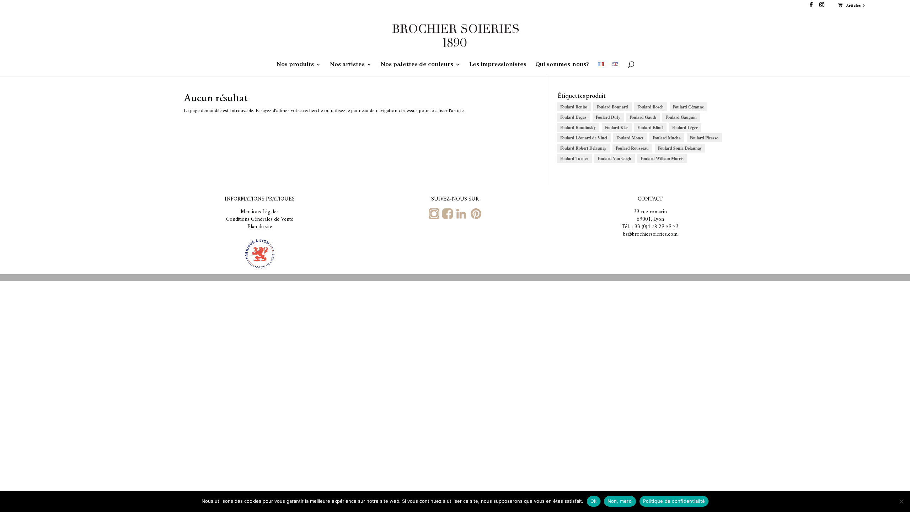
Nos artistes (347, 65)
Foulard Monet (629, 138)
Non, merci (620, 501)
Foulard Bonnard (612, 107)
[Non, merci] (901, 501)
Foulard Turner (574, 158)
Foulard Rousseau (632, 148)
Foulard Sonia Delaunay (680, 148)
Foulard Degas (573, 117)
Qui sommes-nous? (562, 65)
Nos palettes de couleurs (417, 65)
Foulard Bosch (650, 107)
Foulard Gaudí (643, 117)
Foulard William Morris (662, 158)
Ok (593, 501)
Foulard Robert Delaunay (583, 148)
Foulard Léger (685, 127)
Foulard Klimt (650, 127)
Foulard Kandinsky (578, 127)
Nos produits (295, 65)
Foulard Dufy (608, 117)
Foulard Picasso (704, 138)
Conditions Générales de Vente (259, 219)
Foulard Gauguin (681, 117)
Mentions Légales (260, 212)
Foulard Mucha (667, 138)
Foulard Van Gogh (614, 158)
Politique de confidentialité (674, 501)
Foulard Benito (573, 107)
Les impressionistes (497, 65)
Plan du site (259, 227)
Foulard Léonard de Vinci (583, 138)
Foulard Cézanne (688, 107)
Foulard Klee (616, 127)
